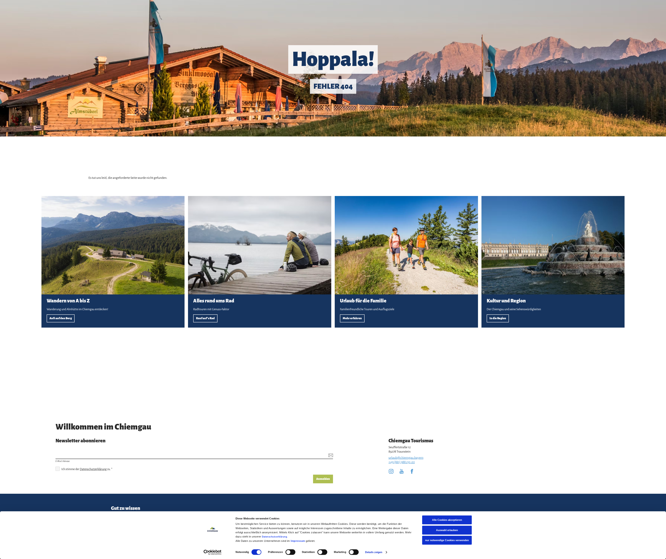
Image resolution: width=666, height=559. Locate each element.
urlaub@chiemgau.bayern (405, 457)
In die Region (553, 262)
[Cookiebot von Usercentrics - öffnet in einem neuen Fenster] (212, 552)
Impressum (298, 540)
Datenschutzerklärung (274, 536)
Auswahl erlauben (447, 530)
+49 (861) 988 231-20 (401, 462)
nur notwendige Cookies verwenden (447, 540)
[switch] (290, 552)
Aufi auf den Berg (113, 262)
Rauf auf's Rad (259, 262)
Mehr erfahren (406, 262)
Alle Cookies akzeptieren (447, 519)
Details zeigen (373, 552)
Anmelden (323, 479)
